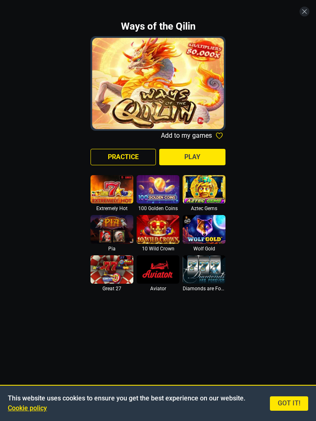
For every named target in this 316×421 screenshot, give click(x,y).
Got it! (289, 403)
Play (192, 157)
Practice (123, 157)
